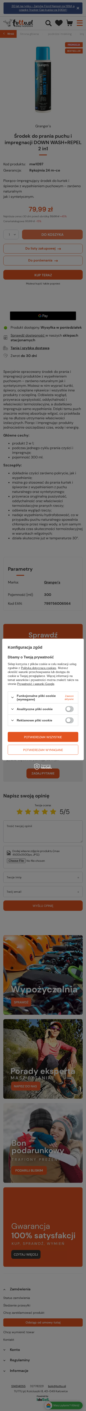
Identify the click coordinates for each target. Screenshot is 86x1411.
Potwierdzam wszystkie (43, 737)
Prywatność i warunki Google (35, 683)
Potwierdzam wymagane (43, 750)
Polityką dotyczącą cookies (38, 667)
